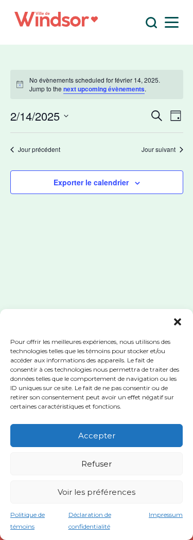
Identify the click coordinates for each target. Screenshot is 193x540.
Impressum (166, 514)
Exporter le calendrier (91, 182)
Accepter (96, 435)
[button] (177, 322)
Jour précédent (39, 149)
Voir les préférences (96, 492)
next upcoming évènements (104, 88)
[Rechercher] (151, 22)
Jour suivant (159, 149)
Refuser (96, 464)
